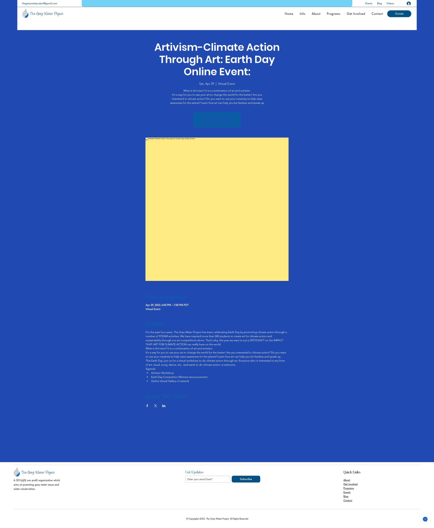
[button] (399, 13)
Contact (347, 500)
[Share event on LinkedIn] (163, 405)
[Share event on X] (155, 405)
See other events (217, 122)
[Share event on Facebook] (147, 405)
